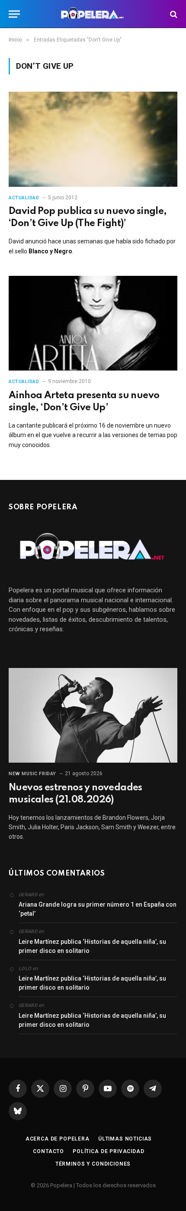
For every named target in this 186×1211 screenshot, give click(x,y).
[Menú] (14, 14)
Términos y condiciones (93, 1164)
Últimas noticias (125, 1139)
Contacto (48, 1151)
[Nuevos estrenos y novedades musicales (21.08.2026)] (93, 715)
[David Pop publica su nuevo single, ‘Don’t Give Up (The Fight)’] (93, 139)
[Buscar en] (172, 14)
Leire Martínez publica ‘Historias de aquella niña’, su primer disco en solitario (92, 946)
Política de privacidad (108, 1151)
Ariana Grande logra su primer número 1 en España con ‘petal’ (97, 909)
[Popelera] (93, 14)
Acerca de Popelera (58, 1139)
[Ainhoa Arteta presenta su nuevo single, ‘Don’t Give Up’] (93, 323)
